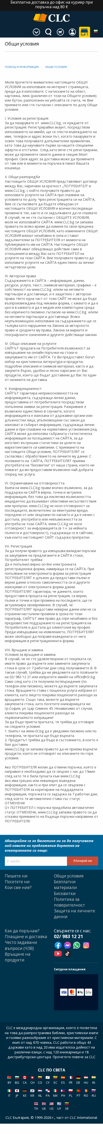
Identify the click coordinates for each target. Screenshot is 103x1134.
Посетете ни (17, 881)
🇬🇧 (44, 1106)
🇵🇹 (78, 1093)
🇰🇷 (32, 1093)
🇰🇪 (25, 1093)
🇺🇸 (51, 1106)
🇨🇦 (25, 1079)
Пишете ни (16, 876)
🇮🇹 (9, 1093)
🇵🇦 (48, 1093)
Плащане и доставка (26, 936)
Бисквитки (65, 893)
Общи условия (56, 67)
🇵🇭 (63, 1093)
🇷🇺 (94, 1093)
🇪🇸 (63, 1079)
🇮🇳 (94, 1079)
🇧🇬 (17, 1079)
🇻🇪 (67, 1106)
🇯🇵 (17, 1093)
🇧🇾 (9, 1079)
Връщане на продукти (17, 957)
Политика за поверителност (69, 902)
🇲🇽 (55, 1093)
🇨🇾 (48, 1079)
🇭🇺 (86, 1079)
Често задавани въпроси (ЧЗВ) (21, 945)
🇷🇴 (86, 1093)
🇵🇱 (71, 1093)
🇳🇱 (40, 1093)
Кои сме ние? (18, 887)
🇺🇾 (59, 1106)
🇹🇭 (36, 1106)
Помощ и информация (22, 67)
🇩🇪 (78, 1079)
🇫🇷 (71, 1079)
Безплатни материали (65, 884)
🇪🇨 (55, 1079)
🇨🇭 (32, 1079)
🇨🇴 (40, 1079)
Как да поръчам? (22, 931)
